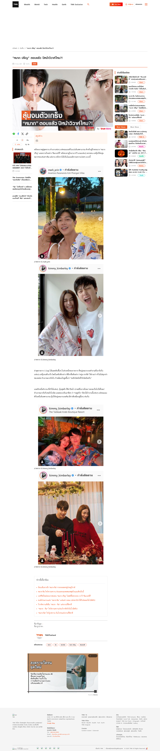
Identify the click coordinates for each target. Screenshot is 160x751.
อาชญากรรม (134, 719)
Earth (141, 156)
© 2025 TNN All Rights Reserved (134, 748)
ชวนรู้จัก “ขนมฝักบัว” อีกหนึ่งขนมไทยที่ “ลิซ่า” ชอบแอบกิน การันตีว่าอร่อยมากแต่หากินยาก (22, 197)
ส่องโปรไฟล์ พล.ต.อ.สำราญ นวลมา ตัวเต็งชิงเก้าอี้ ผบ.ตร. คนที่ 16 (138, 132)
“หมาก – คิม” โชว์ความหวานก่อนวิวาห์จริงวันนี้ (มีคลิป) (57, 608)
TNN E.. (142, 137)
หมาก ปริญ (73, 645)
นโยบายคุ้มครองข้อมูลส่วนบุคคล (114, 748)
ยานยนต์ (118, 721)
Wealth (88, 723)
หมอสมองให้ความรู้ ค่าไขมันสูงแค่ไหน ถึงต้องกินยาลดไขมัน (138, 142)
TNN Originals (86, 725)
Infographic (136, 721)
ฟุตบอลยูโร (127, 731)
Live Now (118, 4)
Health (94, 723)
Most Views (121, 127)
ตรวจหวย (144, 737)
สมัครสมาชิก (139, 4)
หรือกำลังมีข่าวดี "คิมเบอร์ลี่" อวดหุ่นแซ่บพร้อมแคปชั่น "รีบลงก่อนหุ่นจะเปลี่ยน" (138, 78)
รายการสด (84, 717)
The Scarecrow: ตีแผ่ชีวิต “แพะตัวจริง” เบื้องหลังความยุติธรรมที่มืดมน (22, 178)
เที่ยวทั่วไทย (129, 737)
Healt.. (141, 146)
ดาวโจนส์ (143, 721)
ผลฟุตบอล (119, 729)
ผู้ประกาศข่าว (102, 717)
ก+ (28, 140)
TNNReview (136, 737)
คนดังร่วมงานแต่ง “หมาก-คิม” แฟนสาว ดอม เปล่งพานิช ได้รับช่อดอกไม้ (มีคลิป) (66, 600)
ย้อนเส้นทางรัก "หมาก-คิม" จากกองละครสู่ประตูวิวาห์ (56, 587)
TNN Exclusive (131, 717)
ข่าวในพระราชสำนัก (121, 717)
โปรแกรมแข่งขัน (127, 729)
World (83, 723)
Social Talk (127, 719)
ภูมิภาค (145, 719)
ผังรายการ (109, 717)
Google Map (51, 723)
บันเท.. (141, 82)
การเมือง (143, 717)
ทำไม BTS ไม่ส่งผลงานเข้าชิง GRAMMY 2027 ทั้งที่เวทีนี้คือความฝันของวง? (22, 166)
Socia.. (141, 165)
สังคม (138, 717)
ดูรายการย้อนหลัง (93, 717)
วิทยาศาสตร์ (119, 719)
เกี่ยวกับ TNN (99, 748)
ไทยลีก (140, 731)
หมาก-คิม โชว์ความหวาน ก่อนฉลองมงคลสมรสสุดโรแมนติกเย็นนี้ (61, 591)
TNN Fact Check (126, 721)
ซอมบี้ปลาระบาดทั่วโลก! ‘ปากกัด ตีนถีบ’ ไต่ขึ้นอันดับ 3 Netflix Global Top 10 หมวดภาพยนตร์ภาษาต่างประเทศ (138, 87)
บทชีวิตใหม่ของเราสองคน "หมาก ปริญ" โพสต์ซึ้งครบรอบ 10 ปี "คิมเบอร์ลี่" (64, 596)
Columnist (96, 730)
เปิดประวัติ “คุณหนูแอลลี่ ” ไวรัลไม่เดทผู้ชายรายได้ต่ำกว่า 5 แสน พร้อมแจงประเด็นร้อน (138, 161)
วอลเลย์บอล (119, 731)
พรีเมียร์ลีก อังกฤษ (137, 729)
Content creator (87, 730)
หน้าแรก (15, 48)
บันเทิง (22, 48)
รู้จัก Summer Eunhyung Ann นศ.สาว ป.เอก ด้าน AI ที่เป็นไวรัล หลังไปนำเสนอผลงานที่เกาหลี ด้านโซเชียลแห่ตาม (138, 171)
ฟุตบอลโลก (134, 731)
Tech (141, 175)
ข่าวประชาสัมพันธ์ (127, 723)
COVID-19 (119, 723)
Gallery (135, 723)
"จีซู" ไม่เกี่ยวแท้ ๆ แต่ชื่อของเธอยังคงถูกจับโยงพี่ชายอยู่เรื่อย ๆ (22, 188)
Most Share (134, 127)
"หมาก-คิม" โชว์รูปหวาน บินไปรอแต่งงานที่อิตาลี (55, 613)
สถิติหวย (118, 739)
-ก (17, 140)
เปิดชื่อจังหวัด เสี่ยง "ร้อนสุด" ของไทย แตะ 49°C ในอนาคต (138, 152)
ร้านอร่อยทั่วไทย (120, 737)
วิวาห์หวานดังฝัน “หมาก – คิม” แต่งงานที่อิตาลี (55, 604)
